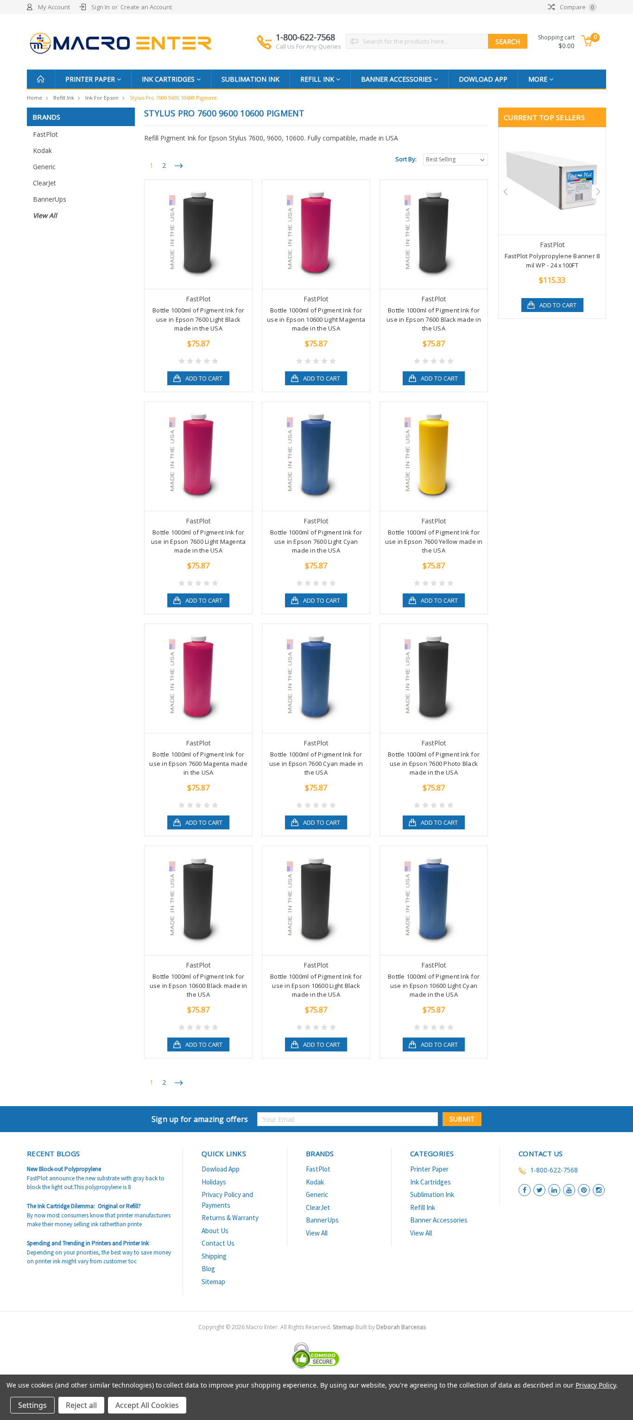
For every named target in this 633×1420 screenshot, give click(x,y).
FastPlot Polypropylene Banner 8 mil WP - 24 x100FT (552, 260)
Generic (44, 166)
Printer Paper (91, 79)
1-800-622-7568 (308, 41)
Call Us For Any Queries (308, 46)
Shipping (214, 1256)
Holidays (214, 1182)
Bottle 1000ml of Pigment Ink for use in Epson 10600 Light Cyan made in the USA (434, 985)
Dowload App (483, 79)
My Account (54, 7)
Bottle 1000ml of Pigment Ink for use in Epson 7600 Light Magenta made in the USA (198, 541)
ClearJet (44, 182)
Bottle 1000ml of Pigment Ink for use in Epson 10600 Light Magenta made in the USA (316, 319)
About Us (215, 1230)
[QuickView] (191, 235)
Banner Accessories (397, 79)
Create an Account (146, 7)
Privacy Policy (596, 1385)
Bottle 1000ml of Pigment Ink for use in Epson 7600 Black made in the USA (433, 319)
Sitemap (213, 1281)
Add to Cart (203, 378)
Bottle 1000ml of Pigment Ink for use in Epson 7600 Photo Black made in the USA (434, 763)
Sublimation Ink (250, 79)
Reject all (81, 1405)
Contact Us (218, 1243)
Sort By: (406, 159)
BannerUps (49, 199)
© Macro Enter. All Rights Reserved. (326, 1327)
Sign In (100, 7)
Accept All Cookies (147, 1405)
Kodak (42, 150)
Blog (208, 1268)
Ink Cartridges (169, 79)
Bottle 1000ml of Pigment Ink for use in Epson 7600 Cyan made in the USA (316, 763)
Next (599, 191)
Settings (32, 1405)
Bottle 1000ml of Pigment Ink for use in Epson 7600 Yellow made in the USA (434, 541)
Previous (506, 191)
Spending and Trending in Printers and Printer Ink (88, 1243)
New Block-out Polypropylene (64, 1169)
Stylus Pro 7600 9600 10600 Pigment (173, 97)
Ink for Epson (102, 97)
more (538, 79)
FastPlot (45, 134)
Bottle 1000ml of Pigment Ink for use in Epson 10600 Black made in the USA (198, 985)
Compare (576, 7)
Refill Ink (318, 79)
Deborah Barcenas (401, 1327)
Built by (390, 1327)
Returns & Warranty (230, 1217)
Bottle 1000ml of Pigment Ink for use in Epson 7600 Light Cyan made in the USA (316, 541)
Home (34, 97)
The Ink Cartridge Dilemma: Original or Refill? (84, 1206)
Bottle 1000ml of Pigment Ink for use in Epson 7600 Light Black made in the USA (198, 319)
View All (45, 215)
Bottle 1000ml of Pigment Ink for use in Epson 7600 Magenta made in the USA (198, 763)
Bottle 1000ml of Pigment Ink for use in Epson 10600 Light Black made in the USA (316, 985)
